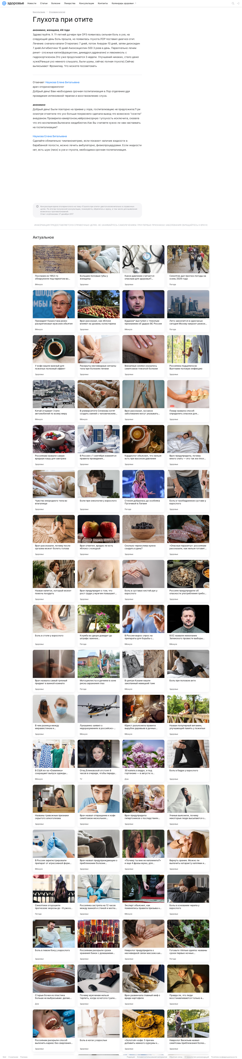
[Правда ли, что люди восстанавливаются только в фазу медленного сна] (188, 986)
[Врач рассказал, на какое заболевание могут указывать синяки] (143, 401)
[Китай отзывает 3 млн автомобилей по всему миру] (54, 401)
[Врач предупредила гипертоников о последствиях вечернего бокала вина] (143, 806)
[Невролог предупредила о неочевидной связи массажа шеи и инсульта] (143, 941)
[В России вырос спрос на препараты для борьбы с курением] (143, 626)
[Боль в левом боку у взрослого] (54, 941)
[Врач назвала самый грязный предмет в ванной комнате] (54, 671)
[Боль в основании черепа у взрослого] (188, 896)
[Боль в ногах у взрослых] (99, 1031)
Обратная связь (175, 1057)
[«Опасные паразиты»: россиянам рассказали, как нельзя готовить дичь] (188, 536)
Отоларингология (57, 12)
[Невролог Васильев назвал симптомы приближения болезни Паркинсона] (188, 1031)
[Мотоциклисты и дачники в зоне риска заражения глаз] (99, 671)
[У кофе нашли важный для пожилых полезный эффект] (54, 356)
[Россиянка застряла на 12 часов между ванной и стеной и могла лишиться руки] (99, 896)
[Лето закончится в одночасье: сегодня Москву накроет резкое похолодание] (188, 311)
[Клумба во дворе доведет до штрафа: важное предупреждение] (99, 626)
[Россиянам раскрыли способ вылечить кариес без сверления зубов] (54, 1031)
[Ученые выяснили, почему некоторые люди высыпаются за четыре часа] (188, 806)
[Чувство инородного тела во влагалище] (54, 491)
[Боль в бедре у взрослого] (188, 761)
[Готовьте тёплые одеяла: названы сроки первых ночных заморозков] (188, 941)
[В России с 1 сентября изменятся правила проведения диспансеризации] (99, 446)
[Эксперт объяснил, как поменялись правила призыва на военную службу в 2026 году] (143, 896)
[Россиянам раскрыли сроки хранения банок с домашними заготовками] (99, 941)
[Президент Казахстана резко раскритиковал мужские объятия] (54, 311)
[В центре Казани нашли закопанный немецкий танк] (143, 671)
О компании (13, 1057)
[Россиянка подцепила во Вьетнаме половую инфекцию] (188, 356)
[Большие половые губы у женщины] (99, 266)
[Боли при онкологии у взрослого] (99, 491)
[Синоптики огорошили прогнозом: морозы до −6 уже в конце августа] (54, 896)
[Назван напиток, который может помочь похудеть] (54, 581)
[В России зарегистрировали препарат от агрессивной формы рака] (54, 851)
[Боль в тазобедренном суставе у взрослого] (188, 491)
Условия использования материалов (152, 1057)
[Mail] (4, 3)
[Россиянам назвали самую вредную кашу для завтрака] (54, 446)
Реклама (23, 1057)
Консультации (39, 12)
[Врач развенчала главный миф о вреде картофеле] (143, 986)
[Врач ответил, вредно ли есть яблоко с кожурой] (99, 536)
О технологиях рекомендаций (197, 1057)
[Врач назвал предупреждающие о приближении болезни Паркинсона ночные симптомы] (99, 851)
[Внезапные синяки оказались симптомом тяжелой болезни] (143, 356)
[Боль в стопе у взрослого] (54, 626)
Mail (4, 1057)
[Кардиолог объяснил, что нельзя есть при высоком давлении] (143, 446)
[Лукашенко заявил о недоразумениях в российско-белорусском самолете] (99, 716)
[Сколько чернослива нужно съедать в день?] (143, 536)
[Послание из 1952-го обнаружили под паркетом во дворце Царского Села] (54, 266)
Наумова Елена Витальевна (62, 82)
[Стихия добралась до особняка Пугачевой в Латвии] (143, 491)
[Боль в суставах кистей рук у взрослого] (143, 581)
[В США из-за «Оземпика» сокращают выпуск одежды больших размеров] (54, 761)
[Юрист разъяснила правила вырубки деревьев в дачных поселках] (143, 716)
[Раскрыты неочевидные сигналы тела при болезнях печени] (99, 356)
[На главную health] (15, 3)
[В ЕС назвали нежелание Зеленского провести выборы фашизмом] (188, 626)
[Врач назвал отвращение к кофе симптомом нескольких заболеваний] (99, 806)
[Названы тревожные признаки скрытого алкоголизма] (54, 806)
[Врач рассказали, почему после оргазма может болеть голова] (54, 536)
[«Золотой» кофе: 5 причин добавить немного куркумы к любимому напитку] (143, 1031)
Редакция (131, 1057)
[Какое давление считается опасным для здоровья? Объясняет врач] (143, 266)
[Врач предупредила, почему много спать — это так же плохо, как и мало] (188, 446)
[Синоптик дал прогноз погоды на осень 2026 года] (188, 266)
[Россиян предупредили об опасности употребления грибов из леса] (188, 581)
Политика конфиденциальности (224, 1057)
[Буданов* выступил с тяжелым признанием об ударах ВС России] (143, 311)
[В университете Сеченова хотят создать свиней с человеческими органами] (99, 401)
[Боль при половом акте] (188, 671)
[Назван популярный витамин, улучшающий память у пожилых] (188, 716)
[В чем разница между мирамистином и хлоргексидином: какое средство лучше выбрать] (54, 716)
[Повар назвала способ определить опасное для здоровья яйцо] (188, 401)
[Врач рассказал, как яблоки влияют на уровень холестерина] (99, 311)
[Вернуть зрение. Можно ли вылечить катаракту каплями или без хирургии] (188, 851)
